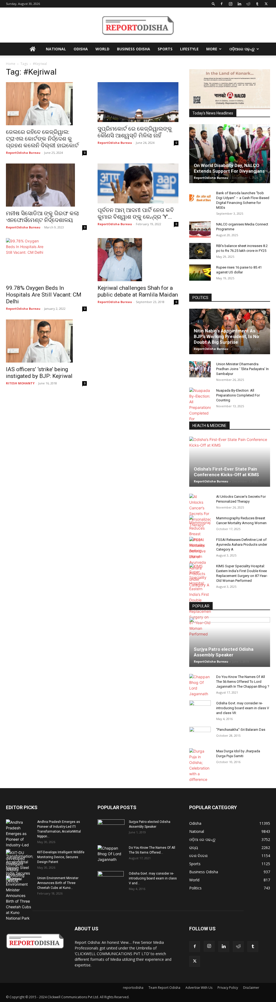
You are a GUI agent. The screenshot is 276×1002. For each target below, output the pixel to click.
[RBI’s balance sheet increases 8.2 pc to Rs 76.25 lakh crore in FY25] (200, 251)
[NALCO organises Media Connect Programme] (200, 229)
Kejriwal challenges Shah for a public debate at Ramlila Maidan (138, 291)
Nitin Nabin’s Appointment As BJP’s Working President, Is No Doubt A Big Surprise (226, 336)
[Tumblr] (257, 4)
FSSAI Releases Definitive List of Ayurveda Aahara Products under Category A (241, 544)
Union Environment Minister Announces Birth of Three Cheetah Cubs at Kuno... (57, 883)
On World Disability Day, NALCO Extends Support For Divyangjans (229, 168)
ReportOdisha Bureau (23, 153)
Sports (165, 48)
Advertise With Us (198, 987)
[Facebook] (222, 4)
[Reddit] (248, 4)
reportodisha (133, 987)
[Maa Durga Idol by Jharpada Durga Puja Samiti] (200, 765)
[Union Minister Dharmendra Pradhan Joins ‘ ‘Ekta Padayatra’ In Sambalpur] (200, 369)
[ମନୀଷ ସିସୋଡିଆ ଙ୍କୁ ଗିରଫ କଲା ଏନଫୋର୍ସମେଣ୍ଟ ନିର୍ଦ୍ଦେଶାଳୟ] (46, 185)
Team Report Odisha (164, 987)
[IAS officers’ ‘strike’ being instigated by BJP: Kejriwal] (46, 341)
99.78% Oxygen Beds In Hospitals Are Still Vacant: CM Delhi (43, 295)
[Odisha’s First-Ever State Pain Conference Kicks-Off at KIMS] (229, 461)
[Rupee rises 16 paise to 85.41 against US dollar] (200, 273)
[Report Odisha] (138, 25)
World (102, 48)
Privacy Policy (228, 987)
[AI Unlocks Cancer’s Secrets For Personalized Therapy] (200, 511)
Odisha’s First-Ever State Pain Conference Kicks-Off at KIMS (226, 471)
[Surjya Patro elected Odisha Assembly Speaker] (229, 642)
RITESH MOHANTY (20, 383)
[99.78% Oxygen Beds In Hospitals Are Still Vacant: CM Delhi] (46, 259)
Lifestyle (189, 48)
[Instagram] (230, 4)
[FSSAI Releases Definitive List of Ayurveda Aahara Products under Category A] (200, 562)
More (211, 48)
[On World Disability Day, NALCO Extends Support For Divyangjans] (229, 153)
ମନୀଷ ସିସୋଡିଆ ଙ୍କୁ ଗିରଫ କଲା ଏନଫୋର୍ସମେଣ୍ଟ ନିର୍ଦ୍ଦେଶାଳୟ (42, 216)
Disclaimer (251, 987)
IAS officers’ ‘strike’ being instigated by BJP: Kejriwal (39, 372)
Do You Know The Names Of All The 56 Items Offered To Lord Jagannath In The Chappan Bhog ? (242, 681)
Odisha (81, 48)
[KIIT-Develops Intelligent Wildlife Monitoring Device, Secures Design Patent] (19, 867)
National (56, 48)
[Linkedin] (239, 4)
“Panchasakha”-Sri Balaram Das (240, 730)
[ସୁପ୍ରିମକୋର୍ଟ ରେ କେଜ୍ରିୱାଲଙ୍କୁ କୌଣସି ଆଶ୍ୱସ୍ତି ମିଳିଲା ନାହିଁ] (138, 102)
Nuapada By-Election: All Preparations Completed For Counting (238, 395)
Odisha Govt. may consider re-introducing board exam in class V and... (153, 878)
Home (10, 63)
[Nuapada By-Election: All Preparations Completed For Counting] (200, 407)
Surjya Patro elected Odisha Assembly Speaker (223, 651)
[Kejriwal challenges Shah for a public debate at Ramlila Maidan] (138, 259)
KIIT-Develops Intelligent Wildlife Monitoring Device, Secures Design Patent (60, 857)
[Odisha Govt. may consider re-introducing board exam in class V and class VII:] (200, 708)
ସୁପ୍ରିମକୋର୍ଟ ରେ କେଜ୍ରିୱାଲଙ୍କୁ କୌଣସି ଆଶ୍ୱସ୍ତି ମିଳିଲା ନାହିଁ (135, 132)
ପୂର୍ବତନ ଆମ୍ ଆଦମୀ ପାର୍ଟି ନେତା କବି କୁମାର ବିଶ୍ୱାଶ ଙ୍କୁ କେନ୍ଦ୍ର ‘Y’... (136, 213)
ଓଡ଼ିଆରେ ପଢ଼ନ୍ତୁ (242, 48)
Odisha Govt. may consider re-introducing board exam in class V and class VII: (242, 708)
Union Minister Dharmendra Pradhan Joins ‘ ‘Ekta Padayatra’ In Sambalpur (242, 369)
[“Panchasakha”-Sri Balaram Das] (200, 739)
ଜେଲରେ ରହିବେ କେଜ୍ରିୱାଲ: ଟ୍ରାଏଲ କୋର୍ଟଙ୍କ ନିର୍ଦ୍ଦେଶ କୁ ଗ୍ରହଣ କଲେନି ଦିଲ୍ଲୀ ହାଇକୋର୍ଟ (42, 139)
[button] (213, 4)
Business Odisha (133, 48)
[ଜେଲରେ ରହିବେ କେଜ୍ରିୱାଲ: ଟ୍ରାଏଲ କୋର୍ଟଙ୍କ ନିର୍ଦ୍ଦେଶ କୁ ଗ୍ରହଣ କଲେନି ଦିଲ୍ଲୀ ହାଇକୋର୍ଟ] (46, 103)
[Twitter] (266, 4)
